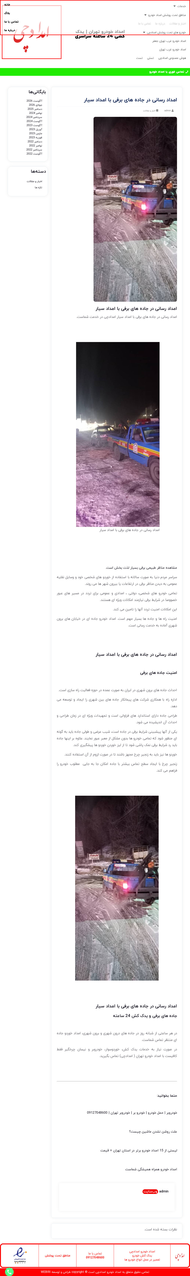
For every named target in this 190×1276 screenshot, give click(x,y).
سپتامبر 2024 (34, 117)
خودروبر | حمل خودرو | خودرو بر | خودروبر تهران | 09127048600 (132, 1113)
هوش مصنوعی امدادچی (172, 58)
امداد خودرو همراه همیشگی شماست (151, 1169)
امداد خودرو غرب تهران (172, 50)
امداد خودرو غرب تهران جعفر (169, 41)
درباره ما (9, 30)
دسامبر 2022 (35, 141)
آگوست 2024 (34, 121)
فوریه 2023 (35, 137)
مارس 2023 (35, 133)
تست (139, 58)
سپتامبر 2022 (34, 150)
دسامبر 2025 (35, 109)
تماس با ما (11, 22)
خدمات (181, 6)
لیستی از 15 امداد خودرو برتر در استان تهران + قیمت (138, 1150)
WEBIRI (46, 1272)
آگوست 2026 (34, 101)
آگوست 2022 (34, 154)
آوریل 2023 (35, 129)
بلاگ (7, 13)
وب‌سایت (150, 1191)
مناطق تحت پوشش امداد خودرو (167, 15)
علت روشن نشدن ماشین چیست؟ (153, 1131)
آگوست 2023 (34, 125)
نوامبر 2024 (35, 113)
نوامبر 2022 (35, 146)
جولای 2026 (35, 105)
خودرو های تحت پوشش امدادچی (166, 33)
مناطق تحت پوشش (57, 1256)
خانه (7, 5)
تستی (150, 58)
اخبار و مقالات (149, 110)
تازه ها (38, 187)
